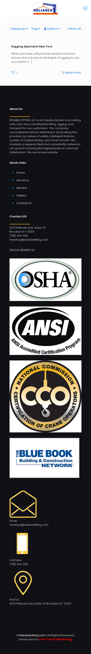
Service (22, 188)
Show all (75, 29)
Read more (73, 72)
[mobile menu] (85, 8)
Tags (34, 29)
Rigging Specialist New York (31, 46)
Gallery (21, 195)
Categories (18, 29)
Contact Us (24, 203)
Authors (52, 29)
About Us (23, 180)
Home (21, 173)
